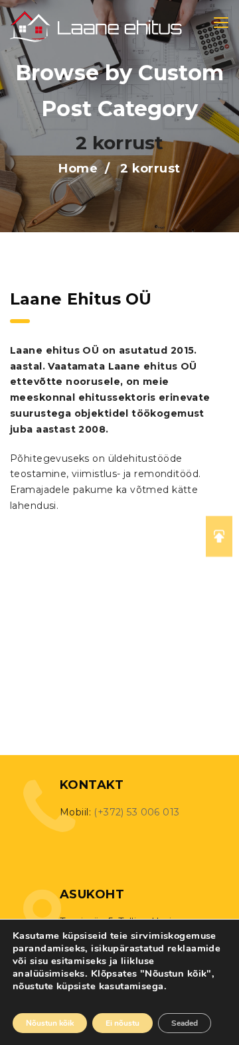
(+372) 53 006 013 (136, 812)
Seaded (184, 1023)
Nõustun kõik (50, 1023)
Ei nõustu (122, 1023)
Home (78, 168)
